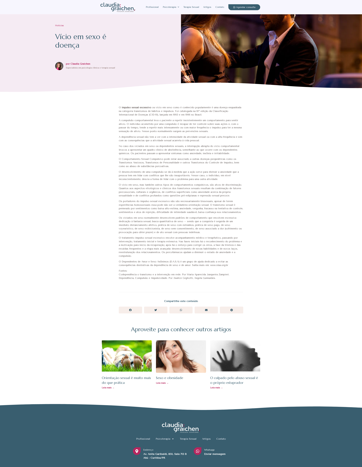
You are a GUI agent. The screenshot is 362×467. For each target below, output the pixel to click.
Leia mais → (108, 387)
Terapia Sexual (191, 7)
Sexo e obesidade (169, 378)
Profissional (152, 7)
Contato (219, 7)
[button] (130, 310)
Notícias (59, 25)
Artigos (207, 7)
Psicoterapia (169, 7)
